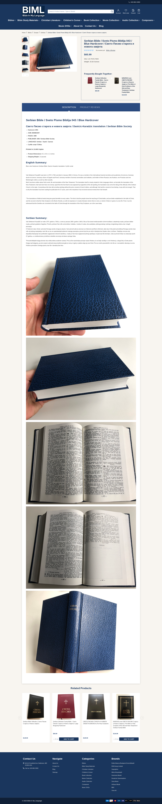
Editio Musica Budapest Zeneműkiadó (123, 763)
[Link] (33, 11)
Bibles (11, 20)
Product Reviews (90, 107)
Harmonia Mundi (117, 775)
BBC (113, 787)
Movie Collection (111, 20)
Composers (147, 20)
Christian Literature (50, 20)
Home (24, 32)
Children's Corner (71, 20)
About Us (78, 26)
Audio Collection (130, 20)
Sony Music (115, 781)
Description (69, 107)
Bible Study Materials (27, 20)
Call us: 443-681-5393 (31, 768)
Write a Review (110, 50)
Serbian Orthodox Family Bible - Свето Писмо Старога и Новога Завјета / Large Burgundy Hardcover (65, 723)
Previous (23, 75)
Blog (101, 26)
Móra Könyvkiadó (117, 772)
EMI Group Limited (117, 766)
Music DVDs (64, 26)
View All (114, 790)
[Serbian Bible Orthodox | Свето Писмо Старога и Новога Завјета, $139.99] (36, 707)
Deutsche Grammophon (119, 778)
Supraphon (115, 769)
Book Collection (91, 20)
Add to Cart (69, 739)
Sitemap (54, 772)
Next (27, 75)
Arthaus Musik (116, 784)
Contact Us (90, 26)
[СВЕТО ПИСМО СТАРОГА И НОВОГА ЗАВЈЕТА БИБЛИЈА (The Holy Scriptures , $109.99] (96, 707)
